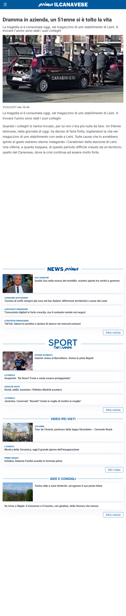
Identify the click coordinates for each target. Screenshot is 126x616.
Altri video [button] (114, 469)
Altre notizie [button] (113, 332)
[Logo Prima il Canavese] (63, 4)
